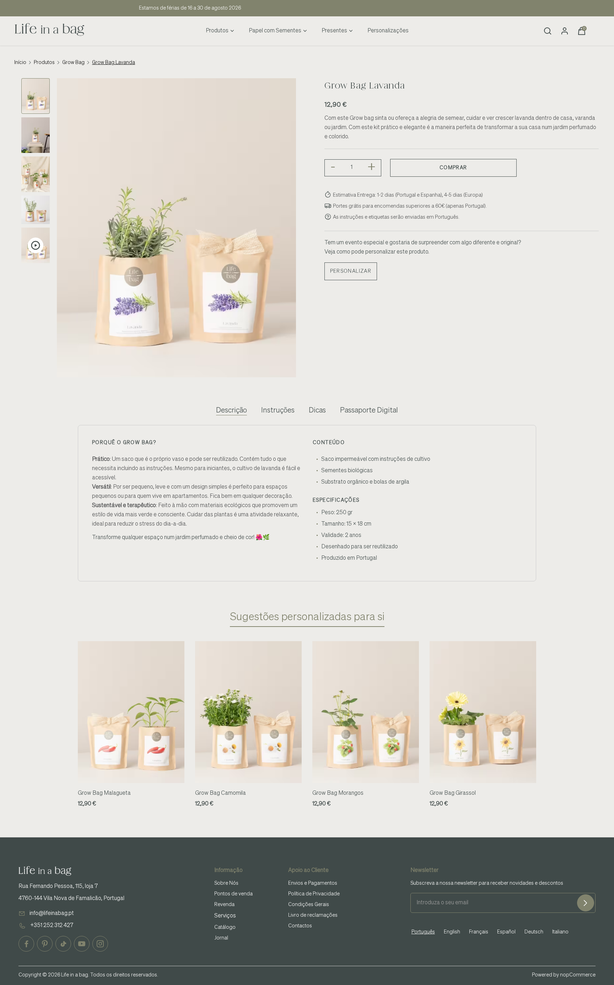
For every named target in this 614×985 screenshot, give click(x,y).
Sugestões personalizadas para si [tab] (307, 617)
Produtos (217, 31)
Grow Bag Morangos (337, 793)
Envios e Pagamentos (312, 883)
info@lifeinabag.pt (51, 913)
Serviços (225, 916)
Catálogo (225, 927)
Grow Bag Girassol (453, 793)
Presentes (334, 31)
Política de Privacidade (314, 893)
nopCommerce (578, 975)
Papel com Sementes (275, 31)
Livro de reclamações (313, 915)
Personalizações (388, 31)
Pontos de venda (233, 893)
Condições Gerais (308, 904)
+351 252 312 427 (51, 925)
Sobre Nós (226, 883)
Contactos (300, 925)
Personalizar (351, 271)
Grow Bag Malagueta (104, 793)
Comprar (453, 167)
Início (20, 62)
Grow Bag (73, 62)
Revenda (224, 904)
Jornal (221, 938)
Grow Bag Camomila (220, 793)
